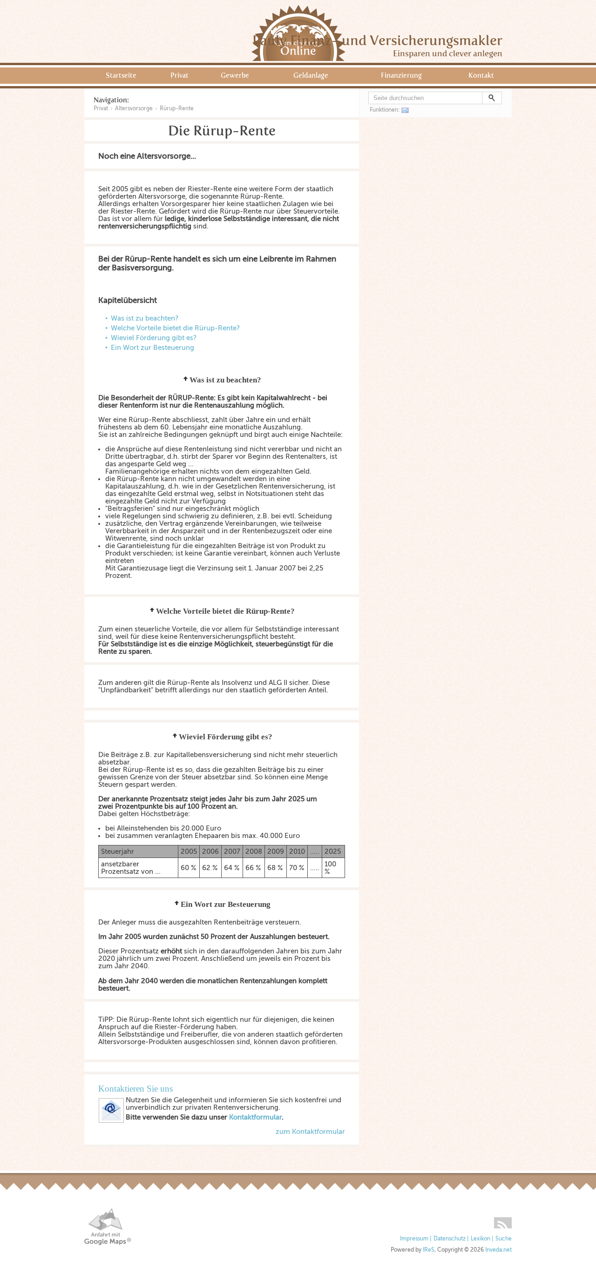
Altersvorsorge (134, 108)
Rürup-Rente (177, 108)
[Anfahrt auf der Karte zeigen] (107, 1226)
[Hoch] (186, 379)
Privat (179, 75)
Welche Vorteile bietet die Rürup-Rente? (175, 328)
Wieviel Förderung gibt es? (153, 338)
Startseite (121, 75)
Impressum (414, 1239)
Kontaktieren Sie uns (135, 1088)
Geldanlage (310, 75)
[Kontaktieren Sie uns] (111, 1121)
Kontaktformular (255, 1117)
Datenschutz (449, 1239)
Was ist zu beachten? (144, 318)
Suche (503, 1239)
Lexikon (480, 1239)
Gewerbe (235, 75)
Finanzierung (401, 75)
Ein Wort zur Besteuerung (152, 347)
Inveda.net (498, 1250)
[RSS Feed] (503, 1219)
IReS (428, 1250)
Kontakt (481, 75)
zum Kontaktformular (310, 1131)
